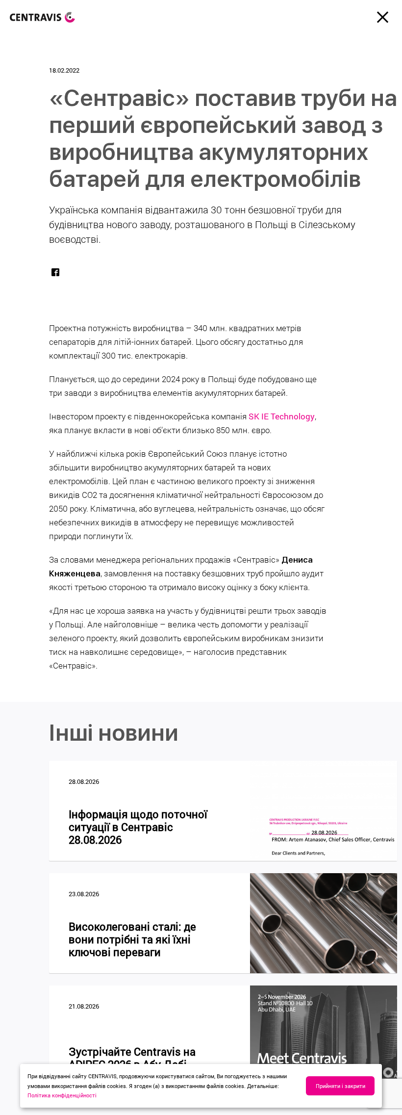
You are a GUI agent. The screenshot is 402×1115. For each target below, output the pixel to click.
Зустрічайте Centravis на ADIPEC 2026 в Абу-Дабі (132, 1058)
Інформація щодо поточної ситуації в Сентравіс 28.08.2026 (138, 827)
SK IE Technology (282, 416)
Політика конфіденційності (62, 1095)
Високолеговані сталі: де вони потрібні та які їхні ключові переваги (132, 939)
